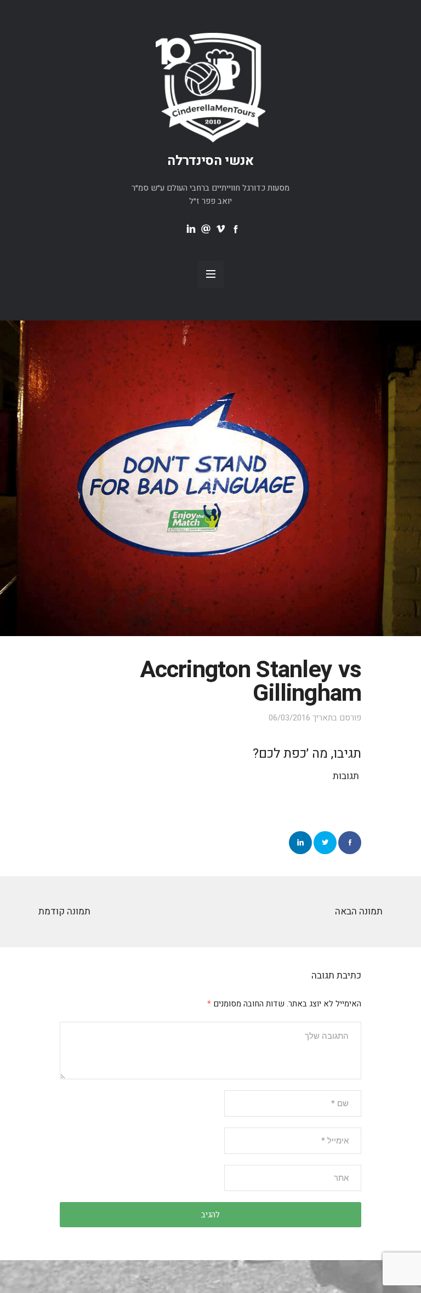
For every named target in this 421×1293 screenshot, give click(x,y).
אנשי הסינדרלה (210, 160)
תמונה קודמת (64, 911)
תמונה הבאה (359, 911)
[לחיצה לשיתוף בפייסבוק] (349, 842)
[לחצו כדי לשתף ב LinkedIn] (300, 842)
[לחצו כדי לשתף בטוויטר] (325, 842)
